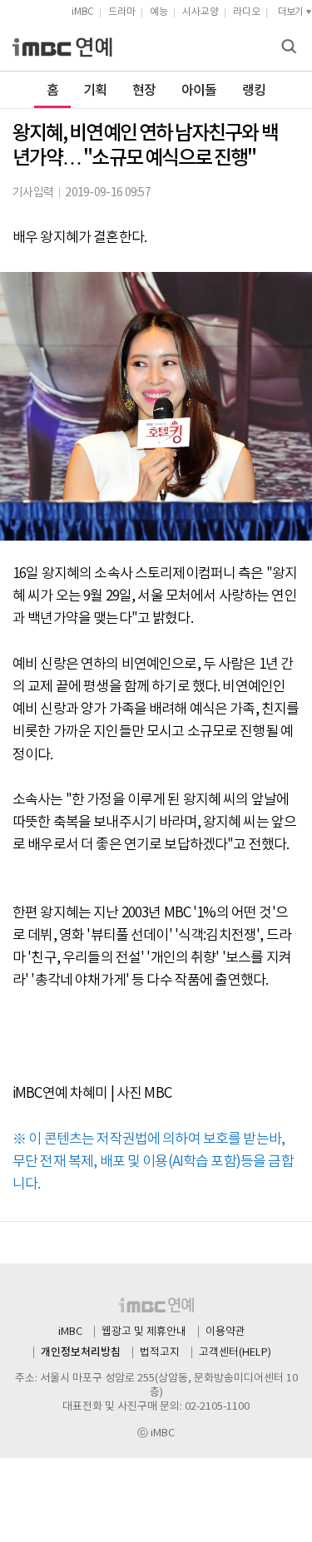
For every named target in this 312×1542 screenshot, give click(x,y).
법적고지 (160, 1353)
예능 (159, 12)
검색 (291, 48)
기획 (95, 90)
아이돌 (199, 90)
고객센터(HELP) (235, 1353)
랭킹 (254, 90)
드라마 (122, 12)
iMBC (83, 12)
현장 (144, 90)
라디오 (246, 12)
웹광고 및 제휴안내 (144, 1332)
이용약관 (225, 1332)
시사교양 (200, 12)
